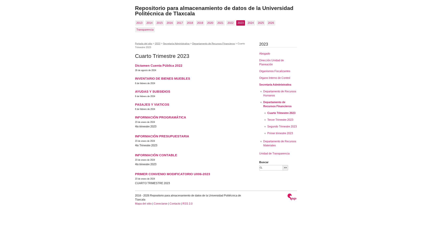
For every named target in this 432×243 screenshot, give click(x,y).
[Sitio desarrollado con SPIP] (292, 197)
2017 (180, 22)
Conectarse (161, 203)
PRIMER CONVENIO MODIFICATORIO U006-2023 (172, 174)
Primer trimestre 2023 (280, 133)
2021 (220, 22)
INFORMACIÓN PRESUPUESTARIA (162, 136)
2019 (200, 22)
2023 (241, 22)
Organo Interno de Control (274, 77)
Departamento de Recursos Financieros (213, 43)
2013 (139, 22)
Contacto (175, 203)
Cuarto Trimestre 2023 (281, 113)
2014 (149, 22)
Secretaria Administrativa (176, 43)
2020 (210, 22)
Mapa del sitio (143, 203)
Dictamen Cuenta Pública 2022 (158, 65)
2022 (230, 22)
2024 (251, 22)
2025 (261, 22)
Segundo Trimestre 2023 (282, 126)
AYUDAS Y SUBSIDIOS (152, 91)
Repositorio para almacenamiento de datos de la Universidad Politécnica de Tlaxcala (214, 11)
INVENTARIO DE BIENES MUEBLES (162, 78)
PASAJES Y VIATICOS (152, 104)
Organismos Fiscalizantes (274, 71)
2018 (190, 22)
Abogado (264, 53)
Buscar (263, 162)
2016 (170, 22)
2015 (160, 22)
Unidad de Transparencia (274, 153)
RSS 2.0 (187, 203)
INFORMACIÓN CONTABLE (156, 155)
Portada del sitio (143, 43)
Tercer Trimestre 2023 (280, 119)
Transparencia (145, 29)
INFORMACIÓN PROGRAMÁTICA (160, 117)
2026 (271, 22)
